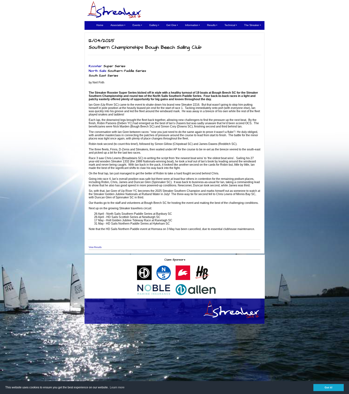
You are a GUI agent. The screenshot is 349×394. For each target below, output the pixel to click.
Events (136, 25)
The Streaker (251, 25)
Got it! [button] (328, 387)
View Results (95, 247)
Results (211, 25)
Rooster (95, 66)
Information (191, 25)
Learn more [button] (117, 387)
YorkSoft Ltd (64, 327)
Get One (171, 25)
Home (99, 25)
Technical (229, 25)
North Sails (97, 71)
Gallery (153, 25)
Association (117, 25)
